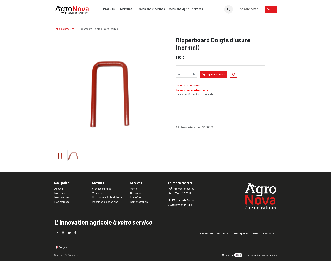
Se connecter (249, 9)
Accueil (58, 188)
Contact (270, 9)
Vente (133, 188)
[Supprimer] (180, 74)
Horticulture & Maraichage (107, 197)
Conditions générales (188, 85)
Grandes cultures (101, 188)
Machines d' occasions (105, 201)
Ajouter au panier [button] (216, 74)
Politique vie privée (245, 233)
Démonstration (139, 201)
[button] (228, 9)
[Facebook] (75, 232)
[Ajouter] (193, 74)
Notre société (62, 193)
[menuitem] (110, 9)
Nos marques (62, 201)
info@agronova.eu (183, 188)
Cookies (268, 233)
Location (135, 197)
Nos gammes (62, 197)
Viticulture (98, 193)
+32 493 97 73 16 (182, 193)
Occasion (135, 193)
